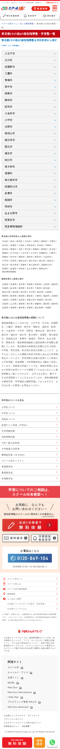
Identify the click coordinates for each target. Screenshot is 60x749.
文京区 (28, 241)
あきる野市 (32, 269)
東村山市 (23, 261)
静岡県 (22, 296)
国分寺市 (33, 261)
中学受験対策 (8, 431)
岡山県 (48, 300)
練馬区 (44, 249)
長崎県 (13, 308)
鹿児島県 (39, 308)
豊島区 (13, 249)
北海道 (5, 284)
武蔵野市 (43, 253)
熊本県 (22, 308)
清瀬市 (24, 265)
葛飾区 (5, 253)
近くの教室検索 (27, 24)
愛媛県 (38, 304)
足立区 (52, 249)
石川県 (32, 292)
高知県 (46, 304)
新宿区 (19, 241)
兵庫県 (13, 300)
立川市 (34, 253)
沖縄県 (48, 308)
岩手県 (22, 284)
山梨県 (48, 292)
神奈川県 (6, 292)
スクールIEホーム (9, 24)
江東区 (52, 241)
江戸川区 (14, 253)
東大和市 (14, 265)
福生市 (50, 261)
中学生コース (8, 413)
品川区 (5, 245)
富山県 (24, 292)
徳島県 (22, 304)
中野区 (48, 245)
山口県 (13, 304)
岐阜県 (13, 296)
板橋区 (36, 249)
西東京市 (43, 269)
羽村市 (22, 269)
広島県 (5, 304)
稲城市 (13, 269)
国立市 (42, 261)
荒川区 (28, 249)
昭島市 (22, 257)
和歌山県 (31, 300)
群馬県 (22, 288)
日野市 (13, 261)
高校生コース (8, 419)
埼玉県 (30, 288)
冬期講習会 (7, 478)
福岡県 (54, 304)
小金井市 (47, 257)
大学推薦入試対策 (11, 449)
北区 (21, 249)
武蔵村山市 (46, 265)
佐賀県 (5, 308)
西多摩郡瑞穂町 (9, 272)
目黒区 (13, 245)
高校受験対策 (8, 437)
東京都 (46, 288)
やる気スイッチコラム (17, 609)
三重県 (38, 296)
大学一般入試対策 (11, 443)
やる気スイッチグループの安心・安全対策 (25, 604)
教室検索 (11, 594)
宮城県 (30, 284)
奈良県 (22, 300)
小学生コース (8, 407)
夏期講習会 (7, 472)
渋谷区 (40, 245)
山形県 (46, 284)
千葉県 (38, 288)
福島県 (54, 284)
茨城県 (5, 288)
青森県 (13, 284)
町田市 (38, 257)
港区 (12, 241)
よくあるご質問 (14, 599)
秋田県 (38, 284)
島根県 (40, 300)
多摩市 (5, 269)
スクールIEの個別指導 (17, 589)
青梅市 (5, 257)
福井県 (40, 292)
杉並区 (5, 249)
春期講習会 (7, 466)
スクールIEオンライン (13, 460)
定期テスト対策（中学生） (15, 425)
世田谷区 (31, 245)
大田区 (22, 245)
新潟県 (15, 292)
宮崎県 (30, 308)
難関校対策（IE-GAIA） (14, 455)
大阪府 (5, 300)
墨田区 (44, 241)
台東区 (36, 241)
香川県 (30, 304)
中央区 (5, 241)
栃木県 (13, 288)
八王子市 (25, 253)
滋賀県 (46, 296)
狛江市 (5, 265)
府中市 (13, 257)
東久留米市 (34, 265)
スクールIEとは (14, 584)
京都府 (54, 296)
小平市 (5, 261)
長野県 (5, 296)
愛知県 (30, 296)
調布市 (30, 257)
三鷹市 (52, 253)
